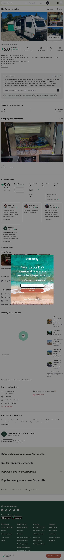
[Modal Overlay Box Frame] (32, 280)
